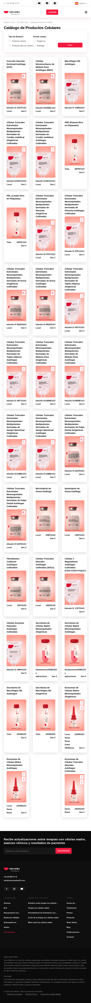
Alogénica (41, 41)
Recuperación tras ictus (11, 913)
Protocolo (71, 918)
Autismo (7, 903)
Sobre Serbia (72, 922)
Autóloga (40, 46)
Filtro (70, 45)
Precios (70, 913)
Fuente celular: (40, 37)
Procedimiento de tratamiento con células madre (42, 913)
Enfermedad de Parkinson (10, 922)
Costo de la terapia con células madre (43, 918)
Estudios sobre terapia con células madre (42, 903)
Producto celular (19, 41)
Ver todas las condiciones (9, 932)
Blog (68, 927)
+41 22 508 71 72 (12, 3)
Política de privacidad (14, 994)
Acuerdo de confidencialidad (50, 994)
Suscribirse (63, 851)
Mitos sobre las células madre (40, 922)
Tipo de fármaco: (16, 37)
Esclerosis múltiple (11, 918)
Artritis (6, 927)
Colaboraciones (73, 932)
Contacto (70, 937)
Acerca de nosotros (71, 903)
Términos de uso (31, 994)
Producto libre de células (22, 46)
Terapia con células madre (38, 908)
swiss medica (14, 12)
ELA (5, 908)
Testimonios (72, 908)
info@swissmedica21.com (14, 880)
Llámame (52, 12)
